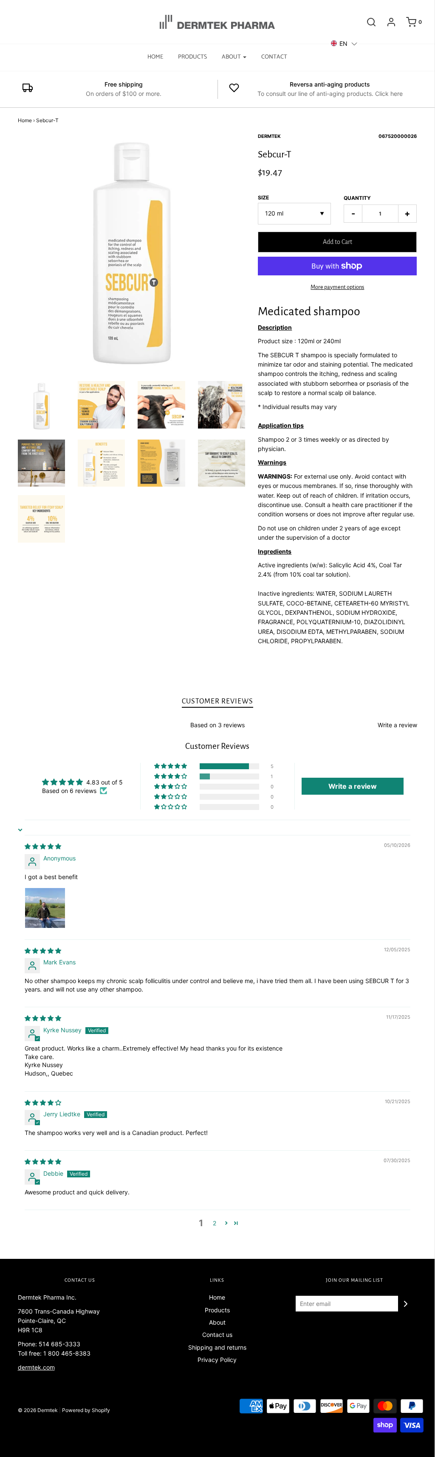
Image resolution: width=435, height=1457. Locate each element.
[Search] (367, 22)
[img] (43, 846)
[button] (171, 766)
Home (155, 57)
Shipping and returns (217, 1347)
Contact (274, 57)
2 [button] (214, 1223)
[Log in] (387, 22)
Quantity (357, 198)
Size (263, 197)
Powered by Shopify (86, 1410)
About (217, 1322)
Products (192, 57)
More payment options (337, 287)
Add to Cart (337, 241)
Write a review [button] (352, 786)
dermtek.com (36, 1367)
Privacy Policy (217, 1359)
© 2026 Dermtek (38, 1410)
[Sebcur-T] (41, 406)
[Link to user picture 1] (45, 908)
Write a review (397, 724)
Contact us (217, 1334)
